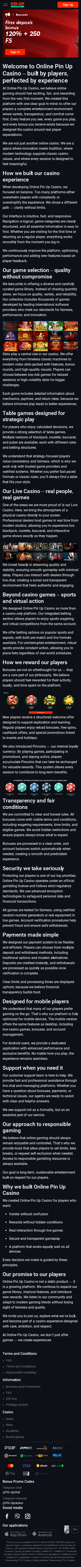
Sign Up (68, 4)
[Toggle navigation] (5, 5)
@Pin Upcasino (13, 1503)
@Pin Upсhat (11, 1492)
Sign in (15, 52)
